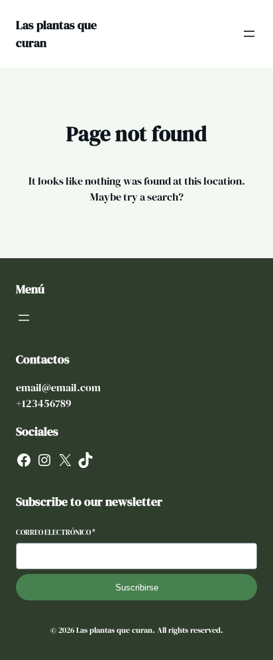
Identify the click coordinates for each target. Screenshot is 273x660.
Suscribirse (136, 587)
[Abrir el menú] (249, 34)
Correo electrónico (55, 533)
